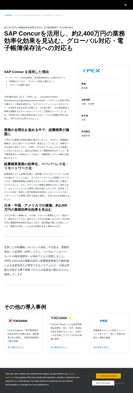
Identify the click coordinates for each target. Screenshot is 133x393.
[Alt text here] (18, 321)
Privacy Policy (120, 383)
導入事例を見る (15, 347)
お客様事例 (8, 15)
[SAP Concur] (16, 5)
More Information (103, 383)
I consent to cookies (108, 376)
